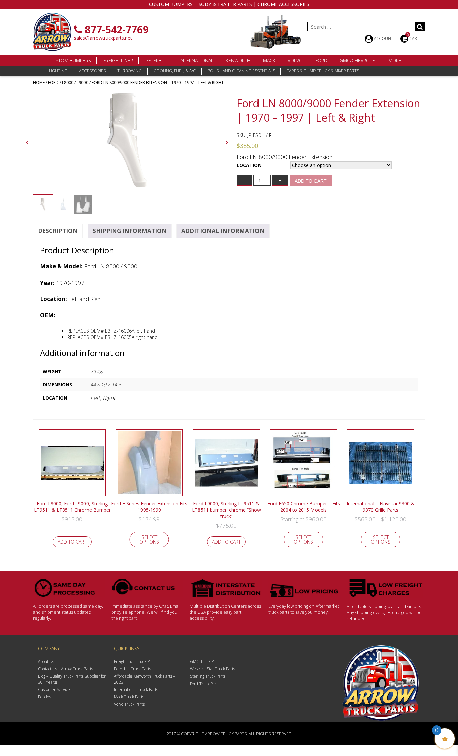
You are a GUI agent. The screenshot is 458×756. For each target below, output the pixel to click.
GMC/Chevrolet (358, 60)
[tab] (58, 231)
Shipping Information (130, 231)
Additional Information (223, 231)
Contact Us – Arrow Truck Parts (65, 669)
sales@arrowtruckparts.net (103, 38)
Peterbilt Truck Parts (132, 669)
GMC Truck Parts (205, 661)
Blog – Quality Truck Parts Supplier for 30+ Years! (72, 679)
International (196, 60)
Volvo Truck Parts (129, 704)
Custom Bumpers (70, 60)
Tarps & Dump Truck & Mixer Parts (323, 71)
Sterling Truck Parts (207, 676)
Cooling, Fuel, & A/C (175, 71)
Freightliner (118, 60)
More (394, 60)
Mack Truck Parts (129, 697)
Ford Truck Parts (204, 684)
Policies (44, 697)
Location (249, 165)
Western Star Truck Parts (212, 669)
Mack (269, 60)
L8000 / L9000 (75, 82)
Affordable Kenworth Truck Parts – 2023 (144, 679)
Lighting (58, 71)
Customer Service (54, 689)
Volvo (295, 60)
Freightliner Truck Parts (135, 661)
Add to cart (311, 181)
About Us (46, 661)
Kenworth (238, 60)
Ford (321, 60)
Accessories (92, 71)
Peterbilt (156, 60)
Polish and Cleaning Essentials (241, 71)
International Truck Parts (136, 689)
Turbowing (129, 71)
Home (39, 82)
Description (58, 231)
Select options (149, 539)
